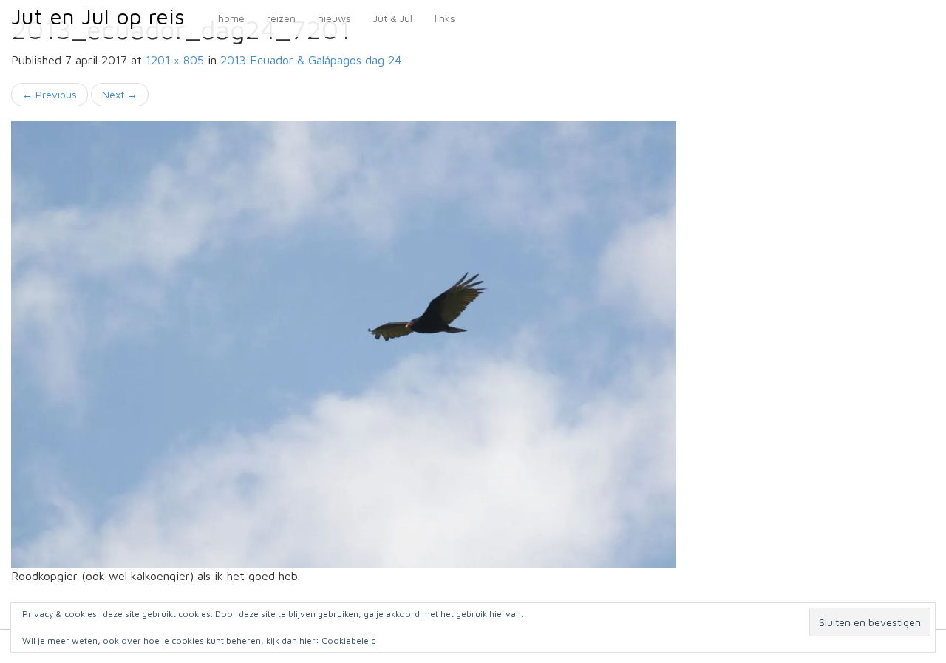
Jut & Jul (392, 18)
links (445, 18)
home (231, 18)
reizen (281, 18)
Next (119, 94)
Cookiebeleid (348, 640)
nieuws (334, 18)
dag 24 (310, 60)
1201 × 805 (175, 60)
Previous (49, 94)
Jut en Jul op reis (98, 16)
